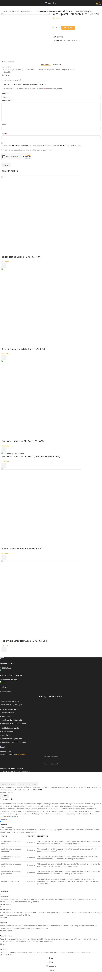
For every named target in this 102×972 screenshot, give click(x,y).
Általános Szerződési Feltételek (14, 723)
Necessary (4, 824)
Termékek (15, 11)
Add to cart (68, 28)
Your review (6, 100)
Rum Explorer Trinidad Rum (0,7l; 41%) (22, 548)
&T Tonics (21, 754)
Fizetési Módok (8, 713)
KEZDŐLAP (5, 11)
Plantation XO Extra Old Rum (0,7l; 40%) (23, 441)
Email (4, 133)
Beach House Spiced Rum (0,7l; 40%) (21, 256)
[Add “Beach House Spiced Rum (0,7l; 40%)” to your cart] (3, 265)
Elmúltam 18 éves (8, 784)
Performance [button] (5, 904)
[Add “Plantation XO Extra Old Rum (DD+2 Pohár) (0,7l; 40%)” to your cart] (3, 465)
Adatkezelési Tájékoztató (12, 720)
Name (4, 124)
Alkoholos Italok (27, 11)
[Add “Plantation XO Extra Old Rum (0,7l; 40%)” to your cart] (3, 449)
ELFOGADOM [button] (37, 790)
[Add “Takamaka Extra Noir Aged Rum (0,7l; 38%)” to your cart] (3, 649)
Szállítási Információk (10, 709)
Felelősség (6, 716)
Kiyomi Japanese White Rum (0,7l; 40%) (23, 349)
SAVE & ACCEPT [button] (6, 955)
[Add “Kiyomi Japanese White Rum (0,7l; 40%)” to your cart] (3, 357)
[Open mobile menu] (2, 3)
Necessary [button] (4, 819)
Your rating (6, 93)
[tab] (46, 64)
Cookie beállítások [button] (22, 790)
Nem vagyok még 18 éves (27, 784)
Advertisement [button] (6, 931)
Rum (37, 11)
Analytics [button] (3, 917)
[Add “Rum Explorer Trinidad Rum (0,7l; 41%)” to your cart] (3, 557)
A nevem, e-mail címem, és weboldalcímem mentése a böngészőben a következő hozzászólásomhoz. (41, 145)
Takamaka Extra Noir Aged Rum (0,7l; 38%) (24, 640)
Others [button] (2, 944)
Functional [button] (4, 891)
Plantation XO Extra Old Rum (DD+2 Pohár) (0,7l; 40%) (30, 456)
